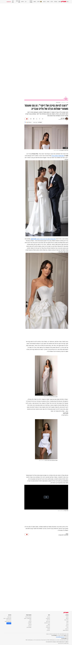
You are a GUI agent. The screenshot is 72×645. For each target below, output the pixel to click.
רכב (25, 1)
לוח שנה (12, 1)
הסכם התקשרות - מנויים (7, 618)
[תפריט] (67, 1)
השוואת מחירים (29, 627)
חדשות (59, 1)
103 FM (30, 621)
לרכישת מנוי (9, 1)
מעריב (67, 102)
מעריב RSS (48, 621)
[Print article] (31, 119)
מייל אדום (48, 619)
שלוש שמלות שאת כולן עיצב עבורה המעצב (46, 239)
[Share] (43, 119)
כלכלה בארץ (66, 619)
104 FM (30, 624)
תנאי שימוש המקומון (8, 621)
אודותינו (48, 628)
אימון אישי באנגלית (28, 616)
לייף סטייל (63, 102)
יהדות (67, 627)
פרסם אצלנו (48, 618)
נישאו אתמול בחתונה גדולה (58, 155)
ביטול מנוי (48, 630)
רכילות (38, 1)
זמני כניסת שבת (18, 1)
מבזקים (67, 618)
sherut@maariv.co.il (60, 637)
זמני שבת (29, 625)
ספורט (48, 1)
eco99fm (29, 622)
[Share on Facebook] (40, 119)
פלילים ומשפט (31, 1)
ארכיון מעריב (48, 627)
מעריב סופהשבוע (47, 622)
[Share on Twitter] (37, 119)
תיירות (22, 1)
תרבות (44, 1)
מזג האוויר (66, 628)
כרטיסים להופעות (65, 630)
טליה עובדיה (60, 534)
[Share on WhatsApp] (34, 119)
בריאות (35, 1)
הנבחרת (55, 1)
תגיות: (67, 533)
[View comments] (26, 119)
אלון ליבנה (33, 239)
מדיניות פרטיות (8, 619)
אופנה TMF (58, 102)
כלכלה (52, 1)
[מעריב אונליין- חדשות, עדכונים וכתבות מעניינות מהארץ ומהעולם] (63, 1)
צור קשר (48, 616)
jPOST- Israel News (27, 618)
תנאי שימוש (9, 616)
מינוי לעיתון (48, 625)
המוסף (49, 624)
